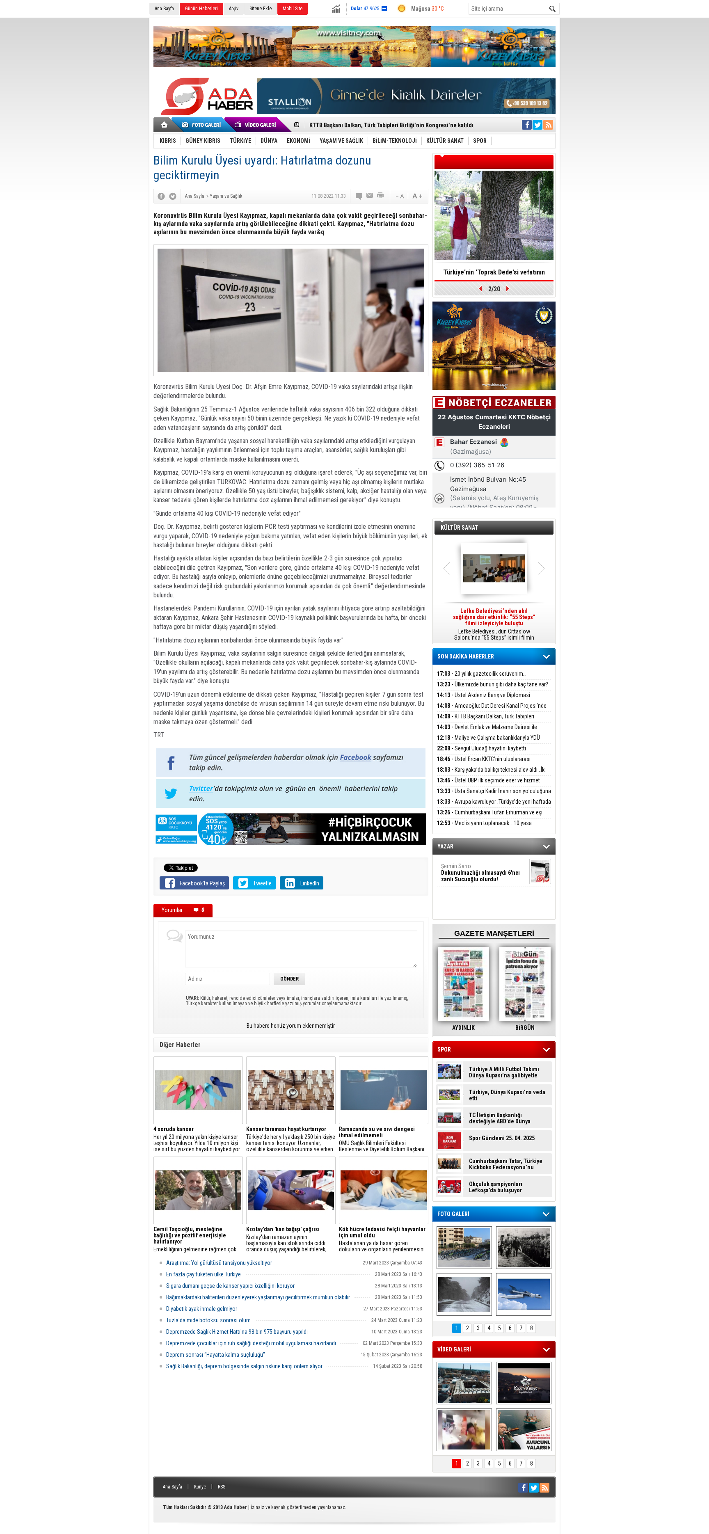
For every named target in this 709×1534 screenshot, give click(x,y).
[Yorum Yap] (359, 196)
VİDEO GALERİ (454, 1349)
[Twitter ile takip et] (537, 125)
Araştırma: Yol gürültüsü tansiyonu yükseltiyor (219, 1263)
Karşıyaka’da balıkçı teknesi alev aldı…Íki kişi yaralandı (491, 774)
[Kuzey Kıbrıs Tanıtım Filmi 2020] (464, 1383)
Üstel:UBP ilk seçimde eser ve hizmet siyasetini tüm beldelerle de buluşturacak (488, 785)
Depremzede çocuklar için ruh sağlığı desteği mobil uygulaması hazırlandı (251, 1343)
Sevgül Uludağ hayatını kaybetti (481, 748)
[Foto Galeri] (202, 124)
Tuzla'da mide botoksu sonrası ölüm (208, 1320)
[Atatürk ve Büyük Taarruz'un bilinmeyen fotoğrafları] (523, 1247)
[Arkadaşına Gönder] (370, 196)
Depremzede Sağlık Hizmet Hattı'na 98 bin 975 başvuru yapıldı (237, 1331)
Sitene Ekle (260, 8)
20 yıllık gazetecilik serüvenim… (481, 673)
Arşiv (233, 8)
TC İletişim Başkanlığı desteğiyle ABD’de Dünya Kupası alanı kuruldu (500, 1118)
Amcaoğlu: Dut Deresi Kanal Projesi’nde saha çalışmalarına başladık (492, 710)
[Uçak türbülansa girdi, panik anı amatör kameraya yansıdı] (464, 1429)
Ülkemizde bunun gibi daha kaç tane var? (492, 684)
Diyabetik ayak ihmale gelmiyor (201, 1308)
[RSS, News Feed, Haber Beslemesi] (548, 125)
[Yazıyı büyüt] (417, 196)
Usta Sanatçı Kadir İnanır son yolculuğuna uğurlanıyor (494, 796)
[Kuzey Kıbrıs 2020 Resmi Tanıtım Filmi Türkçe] (523, 1383)
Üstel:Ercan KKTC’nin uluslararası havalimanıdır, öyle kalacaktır (484, 764)
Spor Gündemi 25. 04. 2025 (502, 1138)
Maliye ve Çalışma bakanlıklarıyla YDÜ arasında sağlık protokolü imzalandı (488, 742)
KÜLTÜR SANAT (459, 527)
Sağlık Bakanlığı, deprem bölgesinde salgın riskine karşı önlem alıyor (244, 1366)
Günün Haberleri (201, 8)
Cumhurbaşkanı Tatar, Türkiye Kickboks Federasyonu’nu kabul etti (505, 1164)
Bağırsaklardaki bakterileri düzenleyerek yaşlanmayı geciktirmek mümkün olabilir (258, 1297)
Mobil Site (292, 8)
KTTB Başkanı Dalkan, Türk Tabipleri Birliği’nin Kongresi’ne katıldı (485, 721)
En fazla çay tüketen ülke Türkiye (203, 1274)
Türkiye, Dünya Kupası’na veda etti (507, 1095)
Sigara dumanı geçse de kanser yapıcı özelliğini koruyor (230, 1286)
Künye (200, 1487)
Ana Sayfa (164, 8)
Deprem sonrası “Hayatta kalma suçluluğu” (215, 1354)
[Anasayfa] (164, 124)
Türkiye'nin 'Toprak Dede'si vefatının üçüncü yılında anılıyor (494, 274)
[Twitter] (172, 196)
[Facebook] (161, 196)
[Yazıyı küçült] (399, 196)
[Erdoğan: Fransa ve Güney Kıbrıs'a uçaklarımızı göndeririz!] (523, 1429)
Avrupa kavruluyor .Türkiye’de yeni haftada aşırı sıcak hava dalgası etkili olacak (494, 806)
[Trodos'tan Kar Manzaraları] (464, 1294)
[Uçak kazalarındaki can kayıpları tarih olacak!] (523, 1294)
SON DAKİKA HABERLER (465, 656)
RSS (221, 1487)
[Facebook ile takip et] (527, 125)
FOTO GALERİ (453, 1214)
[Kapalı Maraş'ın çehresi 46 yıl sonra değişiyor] (464, 1247)
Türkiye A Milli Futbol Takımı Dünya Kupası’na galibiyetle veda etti (504, 1072)
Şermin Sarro (480, 872)
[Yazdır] (380, 196)
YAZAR (445, 846)
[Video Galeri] (256, 124)
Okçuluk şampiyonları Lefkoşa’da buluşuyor (495, 1187)
